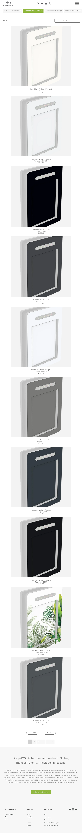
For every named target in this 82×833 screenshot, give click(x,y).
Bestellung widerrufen (51, 825)
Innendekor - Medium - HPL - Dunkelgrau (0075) (41, 440)
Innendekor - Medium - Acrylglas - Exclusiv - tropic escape (41, 651)
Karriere (29, 823)
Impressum (47, 817)
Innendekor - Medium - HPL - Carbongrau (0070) (41, 721)
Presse (29, 825)
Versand (7, 820)
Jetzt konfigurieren (41, 792)
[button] (77, 3)
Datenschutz (48, 820)
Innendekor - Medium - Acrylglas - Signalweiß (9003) (41, 370)
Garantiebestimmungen (51, 823)
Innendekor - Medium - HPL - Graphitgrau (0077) (41, 300)
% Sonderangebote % (12, 11)
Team (28, 820)
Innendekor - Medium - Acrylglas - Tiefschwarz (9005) (41, 581)
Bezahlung (8, 817)
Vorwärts (48, 732)
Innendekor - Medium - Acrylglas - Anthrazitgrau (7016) (41, 511)
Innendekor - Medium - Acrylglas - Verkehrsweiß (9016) (41, 160)
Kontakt (29, 817)
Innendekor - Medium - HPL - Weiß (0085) (41, 90)
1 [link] (29, 741)
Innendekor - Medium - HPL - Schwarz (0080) (41, 230)
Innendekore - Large (54, 11)
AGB (45, 814)
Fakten (29, 814)
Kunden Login (9, 814)
